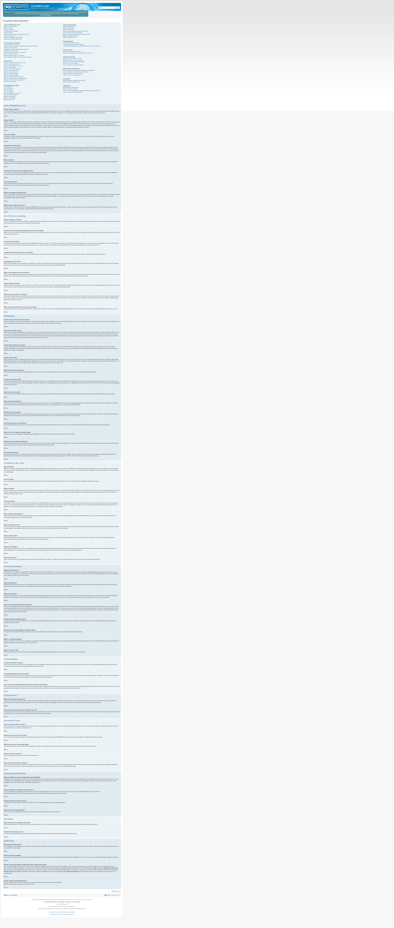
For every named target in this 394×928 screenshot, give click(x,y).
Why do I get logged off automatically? (13, 37)
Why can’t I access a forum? (11, 72)
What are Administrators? (69, 26)
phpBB (58, 265)
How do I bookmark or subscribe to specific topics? (76, 71)
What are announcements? (10, 94)
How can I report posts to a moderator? (13, 76)
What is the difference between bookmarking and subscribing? (78, 70)
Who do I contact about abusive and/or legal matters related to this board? (81, 90)
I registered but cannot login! (11, 31)
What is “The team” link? (69, 37)
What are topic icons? (9, 99)
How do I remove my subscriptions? (72, 75)
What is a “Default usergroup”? (70, 36)
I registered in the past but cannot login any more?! (16, 34)
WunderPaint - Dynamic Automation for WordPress (62, 914)
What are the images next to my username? (15, 52)
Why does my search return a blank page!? (74, 61)
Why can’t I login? (8, 32)
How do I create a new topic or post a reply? (15, 62)
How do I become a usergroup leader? (72, 32)
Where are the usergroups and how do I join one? (75, 31)
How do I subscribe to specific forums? (72, 73)
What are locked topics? (10, 98)
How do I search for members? (71, 63)
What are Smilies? (8, 90)
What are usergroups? (68, 29)
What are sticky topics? (10, 96)
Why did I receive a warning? (11, 75)
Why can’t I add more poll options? (12, 68)
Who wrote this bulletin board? (70, 87)
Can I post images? (9, 91)
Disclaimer (65, 908)
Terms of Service (42, 908)
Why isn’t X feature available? (70, 89)
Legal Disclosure (73, 908)
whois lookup (7, 868)
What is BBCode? (8, 87)
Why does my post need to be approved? (14, 80)
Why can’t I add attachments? (11, 73)
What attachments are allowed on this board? (74, 80)
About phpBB (7, 848)
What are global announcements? (12, 93)
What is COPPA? (8, 28)
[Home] (17, 6)
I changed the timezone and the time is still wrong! (16, 49)
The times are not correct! (10, 47)
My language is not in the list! (11, 50)
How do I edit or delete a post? (11, 64)
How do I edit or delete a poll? (11, 70)
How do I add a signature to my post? (13, 65)
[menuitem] (108, 895)
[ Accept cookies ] (45, 15)
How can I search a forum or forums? (72, 58)
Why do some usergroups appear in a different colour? (76, 34)
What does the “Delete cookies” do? (13, 39)
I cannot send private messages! (71, 43)
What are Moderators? (68, 28)
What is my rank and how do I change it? (14, 55)
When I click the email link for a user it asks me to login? (18, 57)
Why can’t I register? (9, 29)
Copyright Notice (82, 908)
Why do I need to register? (10, 26)
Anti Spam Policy (58, 908)
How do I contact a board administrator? (73, 92)
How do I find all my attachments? (71, 82)
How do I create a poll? (9, 67)
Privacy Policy (50, 908)
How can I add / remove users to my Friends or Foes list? (77, 53)
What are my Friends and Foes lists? (72, 51)
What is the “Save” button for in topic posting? (15, 78)
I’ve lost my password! (9, 36)
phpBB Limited (50, 846)
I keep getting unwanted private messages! (73, 44)
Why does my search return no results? (73, 60)
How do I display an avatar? (11, 54)
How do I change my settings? (11, 44)
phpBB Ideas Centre (78, 857)
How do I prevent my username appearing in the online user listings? (21, 46)
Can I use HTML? (8, 88)
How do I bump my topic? (10, 81)
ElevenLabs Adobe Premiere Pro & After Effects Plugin (62, 912)
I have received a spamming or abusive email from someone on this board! (81, 46)
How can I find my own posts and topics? (73, 64)
